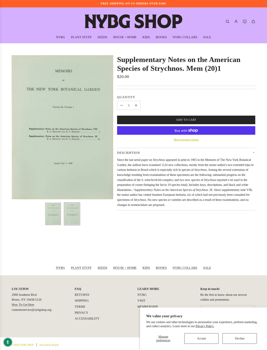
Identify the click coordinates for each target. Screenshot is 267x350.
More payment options (186, 139)
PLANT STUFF (81, 267)
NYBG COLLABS (185, 267)
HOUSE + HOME (125, 267)
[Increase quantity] (136, 105)
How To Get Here (23, 304)
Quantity (126, 97)
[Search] (227, 21)
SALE (207, 267)
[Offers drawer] (244, 21)
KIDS (146, 267)
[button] (15, 127)
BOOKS (161, 267)
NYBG (60, 267)
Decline (240, 338)
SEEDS (102, 267)
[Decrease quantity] (121, 105)
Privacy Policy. (205, 326)
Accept (201, 338)
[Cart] (253, 21)
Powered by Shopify (49, 345)
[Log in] (236, 21)
